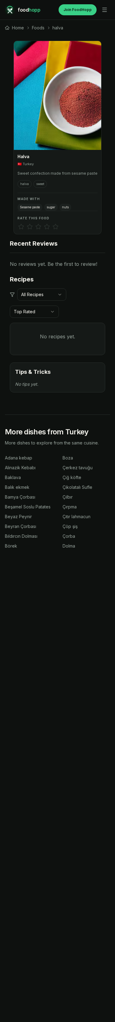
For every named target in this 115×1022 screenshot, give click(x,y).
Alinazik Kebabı (20, 467)
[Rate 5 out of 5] (55, 226)
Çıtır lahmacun (76, 516)
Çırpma (70, 506)
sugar (51, 207)
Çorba (69, 536)
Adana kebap (18, 457)
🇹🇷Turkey (25, 164)
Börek (11, 545)
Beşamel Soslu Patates (28, 506)
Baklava (13, 477)
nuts (65, 207)
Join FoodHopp (77, 9)
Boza (68, 457)
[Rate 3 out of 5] (38, 226)
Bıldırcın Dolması (21, 536)
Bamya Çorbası (20, 497)
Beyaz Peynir (18, 516)
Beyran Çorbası (20, 526)
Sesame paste (30, 207)
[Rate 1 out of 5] (21, 226)
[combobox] (41, 294)
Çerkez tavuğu (78, 467)
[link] (14, 28)
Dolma (69, 545)
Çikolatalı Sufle (77, 487)
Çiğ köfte (72, 477)
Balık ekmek (17, 487)
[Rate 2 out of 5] (29, 226)
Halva (23, 156)
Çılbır (68, 497)
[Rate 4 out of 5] (47, 226)
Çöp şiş (70, 526)
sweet (40, 184)
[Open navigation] (104, 9)
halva (24, 184)
